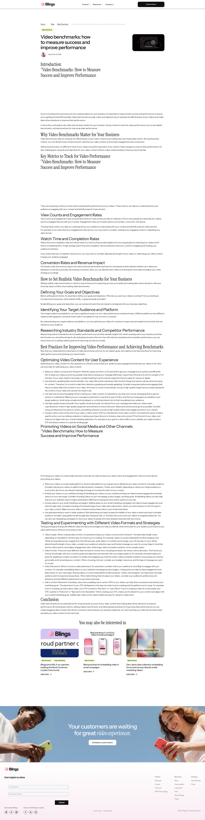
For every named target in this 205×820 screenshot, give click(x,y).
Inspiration (178, 788)
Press (176, 799)
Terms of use (97, 811)
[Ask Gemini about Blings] (11, 812)
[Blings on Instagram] (36, 812)
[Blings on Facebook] (25, 812)
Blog (176, 780)
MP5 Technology (161, 791)
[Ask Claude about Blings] (6, 812)
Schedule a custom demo (102, 742)
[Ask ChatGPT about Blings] (16, 812)
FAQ (176, 791)
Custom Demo (151, 4)
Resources (97, 4)
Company (109, 4)
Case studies (179, 784)
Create (157, 784)
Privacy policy (107, 811)
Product (85, 4)
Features (158, 788)
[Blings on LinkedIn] (31, 812)
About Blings (179, 795)
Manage (158, 780)
